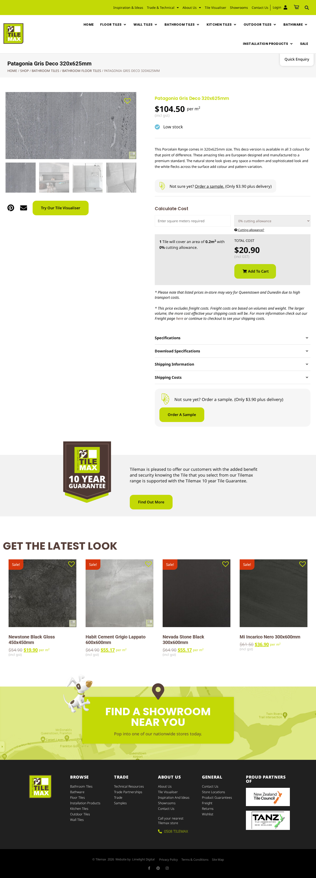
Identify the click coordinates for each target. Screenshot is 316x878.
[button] (306, 7)
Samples (120, 803)
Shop (24, 70)
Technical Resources (129, 786)
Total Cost (244, 240)
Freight (207, 803)
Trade (118, 797)
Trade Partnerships (128, 792)
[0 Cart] (296, 7)
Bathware (77, 792)
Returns (208, 808)
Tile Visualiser (215, 7)
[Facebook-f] (149, 868)
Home (12, 70)
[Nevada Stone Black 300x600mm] (196, 593)
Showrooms (239, 7)
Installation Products (85, 803)
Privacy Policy (168, 859)
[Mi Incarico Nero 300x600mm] (273, 593)
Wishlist (207, 814)
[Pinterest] (158, 868)
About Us (165, 786)
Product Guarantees (217, 797)
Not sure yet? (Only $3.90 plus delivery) (221, 186)
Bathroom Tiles (45, 70)
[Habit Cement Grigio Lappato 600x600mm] (119, 593)
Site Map (218, 859)
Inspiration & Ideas (128, 7)
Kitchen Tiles (79, 808)
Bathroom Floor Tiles (81, 70)
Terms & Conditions (194, 859)
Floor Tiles (77, 797)
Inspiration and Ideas (173, 797)
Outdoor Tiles (80, 814)
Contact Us (260, 7)
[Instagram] (167, 868)
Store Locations (213, 792)
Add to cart (258, 271)
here (179, 318)
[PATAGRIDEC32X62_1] (71, 125)
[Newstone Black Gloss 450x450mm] (42, 593)
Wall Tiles (77, 819)
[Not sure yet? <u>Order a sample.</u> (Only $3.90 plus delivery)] (162, 186)
